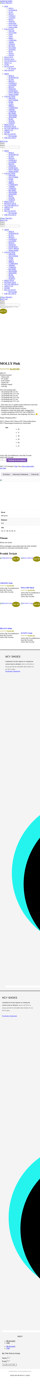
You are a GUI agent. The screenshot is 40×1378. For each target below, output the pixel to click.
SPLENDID (12, 48)
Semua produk (13, 27)
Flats (7, 307)
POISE (11, 34)
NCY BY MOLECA (10, 61)
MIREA (11, 38)
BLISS (11, 51)
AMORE (11, 42)
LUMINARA (13, 40)
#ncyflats (3, 468)
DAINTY (11, 55)
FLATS (11, 12)
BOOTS (11, 19)
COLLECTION (9, 29)
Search (2, 143)
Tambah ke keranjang (16, 460)
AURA (11, 36)
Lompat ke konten (6, 1)
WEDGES (12, 21)
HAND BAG (12, 23)
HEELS (11, 8)
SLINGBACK (13, 10)
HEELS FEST (8, 57)
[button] (15, 455)
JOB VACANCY (9, 70)
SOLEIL (11, 53)
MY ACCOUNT (9, 66)
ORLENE (12, 31)
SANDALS (12, 16)
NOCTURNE (13, 33)
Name (4, 1358)
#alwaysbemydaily (27, 466)
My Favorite (12, 68)
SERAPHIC (12, 49)
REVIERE (12, 46)
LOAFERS (12, 17)
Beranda (3, 307)
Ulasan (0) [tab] (35, 474)
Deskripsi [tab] (6, 474)
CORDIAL (12, 44)
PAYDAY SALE (9, 59)
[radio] (29, 429)
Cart (8, 1343)
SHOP (6, 6)
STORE (6, 65)
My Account (10, 1341)
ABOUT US (8, 63)
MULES (11, 14)
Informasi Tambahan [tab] (20, 474)
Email (4, 1361)
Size (6, 427)
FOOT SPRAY (13, 25)
